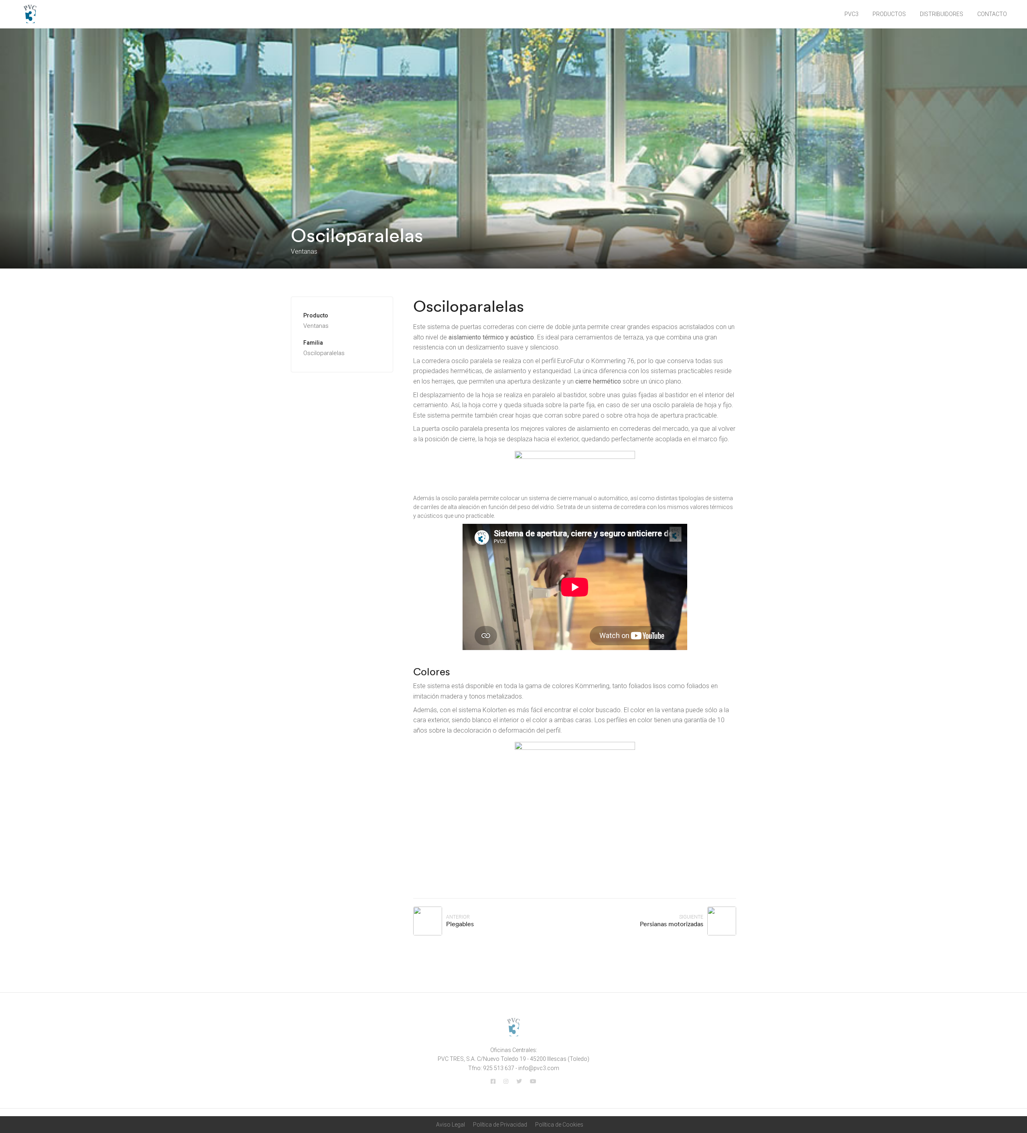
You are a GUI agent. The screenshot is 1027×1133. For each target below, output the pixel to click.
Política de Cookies (559, 1124)
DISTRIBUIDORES (941, 14)
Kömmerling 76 (612, 361)
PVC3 (851, 14)
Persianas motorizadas (671, 924)
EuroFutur (570, 361)
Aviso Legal (450, 1124)
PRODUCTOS (889, 14)
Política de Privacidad (500, 1124)
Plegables (460, 924)
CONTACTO (992, 14)
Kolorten (495, 710)
